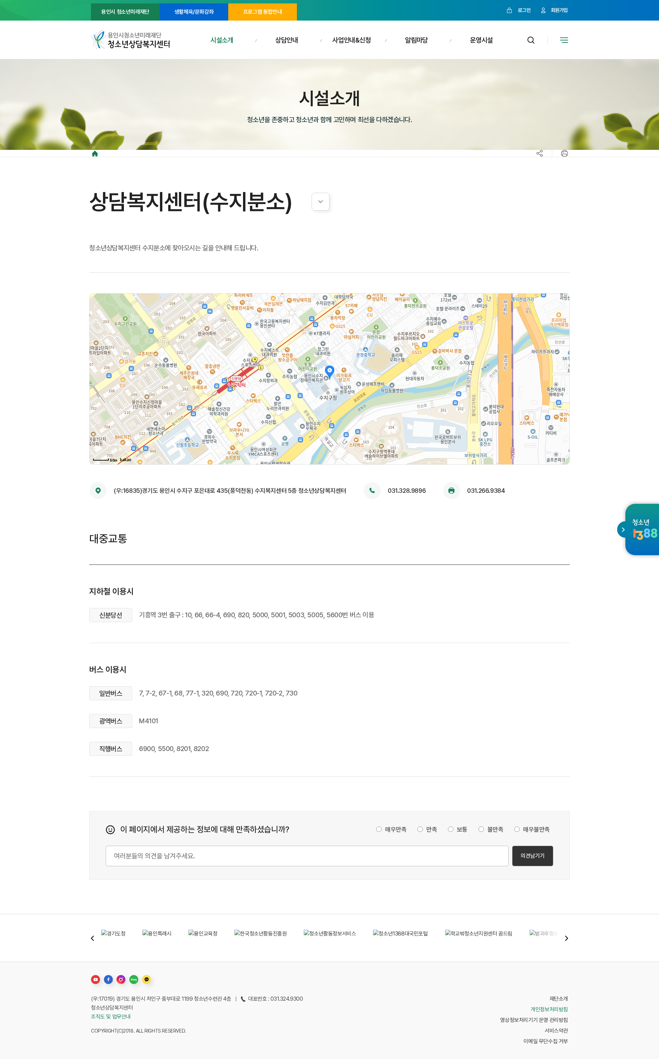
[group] (113, 938)
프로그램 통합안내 (262, 12)
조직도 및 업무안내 (111, 1016)
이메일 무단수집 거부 (545, 1041)
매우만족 (395, 829)
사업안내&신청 (351, 40)
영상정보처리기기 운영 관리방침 (534, 1020)
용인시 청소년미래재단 (125, 12)
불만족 (495, 829)
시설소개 (221, 40)
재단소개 (559, 999)
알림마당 (416, 40)
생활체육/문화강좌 (193, 12)
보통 (462, 829)
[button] (92, 938)
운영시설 (481, 40)
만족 (431, 829)
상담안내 (286, 40)
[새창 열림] (645, 529)
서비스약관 (556, 1030)
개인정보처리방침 (549, 1009)
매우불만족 (536, 829)
